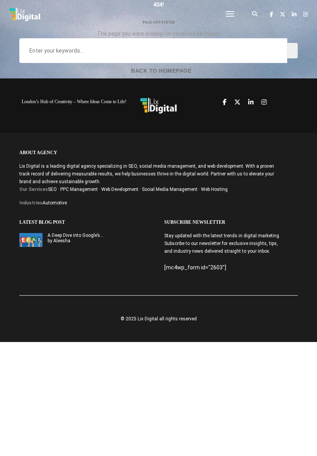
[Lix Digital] (24, 14)
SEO (52, 189)
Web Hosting (214, 189)
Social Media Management (170, 189)
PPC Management (79, 189)
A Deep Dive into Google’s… (76, 235)
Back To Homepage (161, 71)
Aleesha (61, 240)
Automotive (55, 203)
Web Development (119, 189)
